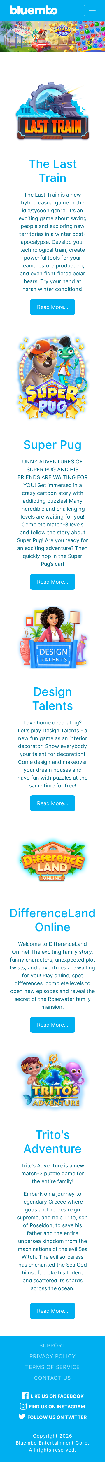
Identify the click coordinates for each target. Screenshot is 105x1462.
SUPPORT (52, 1345)
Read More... (52, 307)
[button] (8, 36)
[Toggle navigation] (92, 10)
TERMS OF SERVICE (52, 1367)
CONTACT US (52, 1378)
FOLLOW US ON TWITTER (57, 1417)
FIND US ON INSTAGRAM (57, 1407)
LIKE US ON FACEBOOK (57, 1396)
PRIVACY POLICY (52, 1356)
